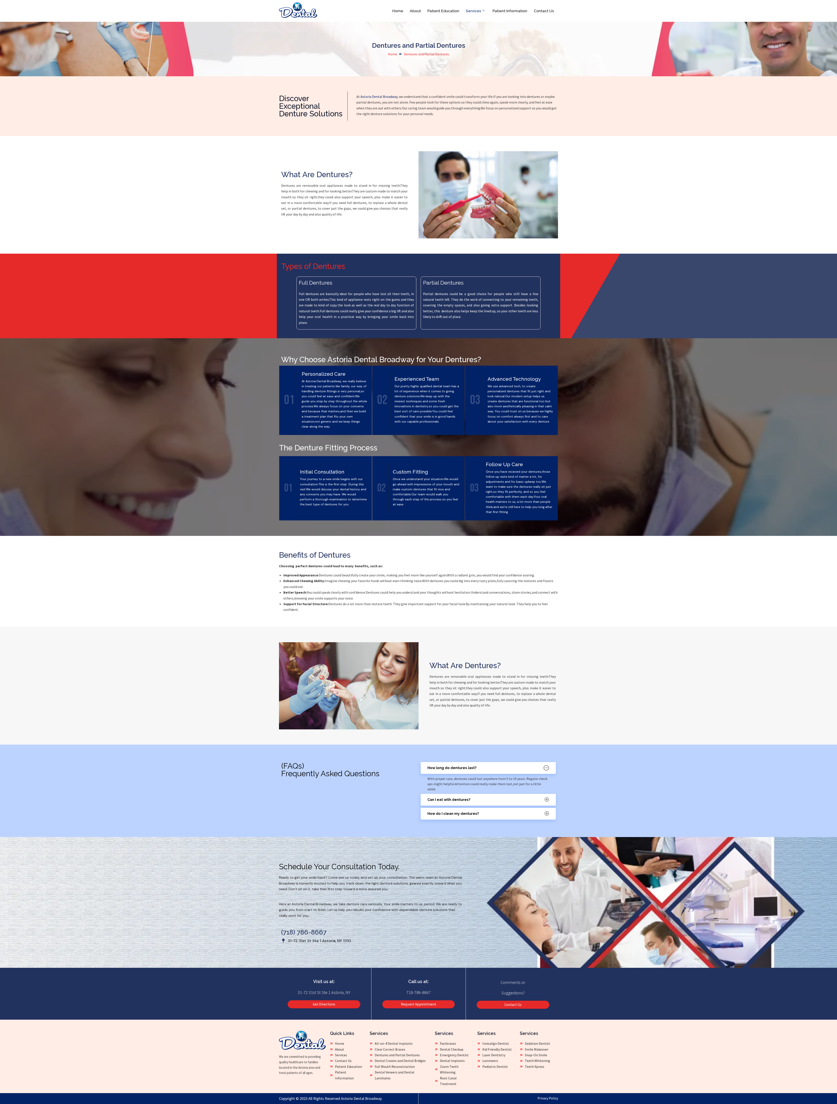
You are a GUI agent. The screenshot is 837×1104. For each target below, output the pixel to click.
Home (397, 11)
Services (473, 11)
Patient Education (443, 11)
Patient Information (510, 11)
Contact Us (544, 11)
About (415, 11)
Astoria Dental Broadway (379, 96)
